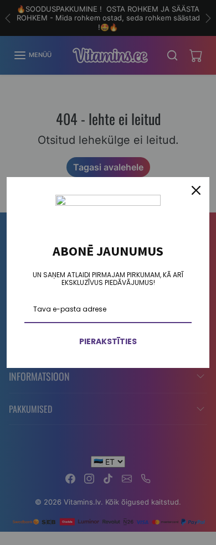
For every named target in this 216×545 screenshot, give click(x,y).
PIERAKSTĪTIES (108, 341)
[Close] (196, 190)
